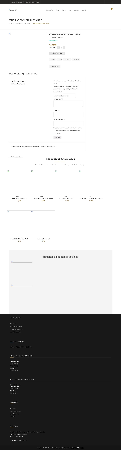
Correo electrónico (60, 119)
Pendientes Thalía (67, 198)
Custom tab (31, 74)
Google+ (67, 59)
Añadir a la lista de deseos (16, 157)
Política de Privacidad (16, 326)
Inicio (10, 23)
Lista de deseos (110, 2)
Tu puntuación (58, 96)
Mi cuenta (13, 408)
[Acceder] (106, 2)
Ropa (57, 10)
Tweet (53, 59)
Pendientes (28, 23)
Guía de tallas (55, 66)
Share (60, 59)
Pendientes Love (19, 198)
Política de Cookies (15, 332)
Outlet (84, 10)
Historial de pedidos (15, 411)
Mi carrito (12, 416)
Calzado (76, 10)
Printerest (76, 59)
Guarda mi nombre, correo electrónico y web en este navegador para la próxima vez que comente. (68, 130)
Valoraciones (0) (16, 74)
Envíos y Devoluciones (16, 329)
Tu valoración (58, 99)
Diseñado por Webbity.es (77, 447)
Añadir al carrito (57, 53)
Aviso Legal (13, 323)
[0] (110, 10)
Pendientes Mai (43, 239)
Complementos (66, 10)
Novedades (49, 10)
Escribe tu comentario (57, 37)
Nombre (56, 110)
